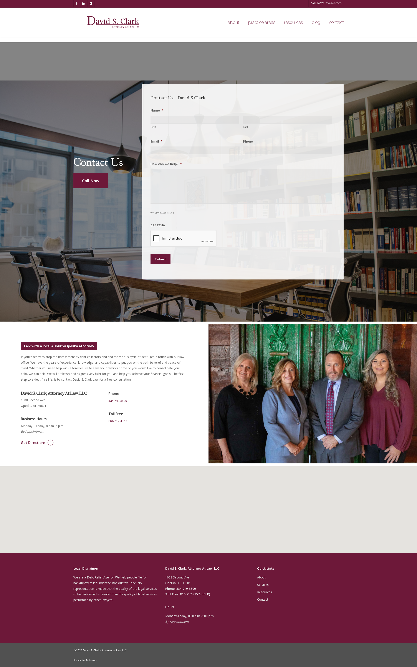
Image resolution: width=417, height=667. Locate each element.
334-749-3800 (186, 588)
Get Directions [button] (33, 442)
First (153, 126)
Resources (264, 592)
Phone (248, 141)
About (261, 577)
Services (263, 585)
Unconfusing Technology (85, 660)
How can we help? (166, 164)
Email (156, 141)
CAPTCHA (158, 225)
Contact (262, 599)
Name (157, 110)
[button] (90, 180)
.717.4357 (117, 421)
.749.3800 (117, 401)
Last (245, 126)
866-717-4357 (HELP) (195, 594)
